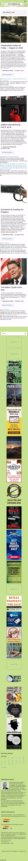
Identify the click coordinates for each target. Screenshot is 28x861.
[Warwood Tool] (14, 694)
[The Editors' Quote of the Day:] (14, 271)
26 (20, 763)
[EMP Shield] (14, 619)
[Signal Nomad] (14, 447)
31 (12, 764)
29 (5, 764)
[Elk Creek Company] (14, 494)
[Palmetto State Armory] (14, 545)
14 (1, 761)
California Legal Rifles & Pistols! (8, 315)
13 (23, 760)
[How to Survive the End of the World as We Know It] (14, 572)
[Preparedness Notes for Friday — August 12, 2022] (14, 29)
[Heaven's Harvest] (14, 471)
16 (9, 761)
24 (12, 763)
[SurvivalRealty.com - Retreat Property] (14, 603)
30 (9, 764)
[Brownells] (14, 421)
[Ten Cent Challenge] (14, 741)
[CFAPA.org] (14, 725)
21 (1, 763)
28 (1, 764)
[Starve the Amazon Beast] (14, 635)
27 (23, 763)
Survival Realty (4, 243)
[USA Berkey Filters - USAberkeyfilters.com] (14, 650)
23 (9, 763)
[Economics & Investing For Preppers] (14, 193)
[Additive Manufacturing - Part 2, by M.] (14, 108)
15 (5, 761)
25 (16, 763)
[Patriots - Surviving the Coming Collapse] (14, 395)
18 (16, 761)
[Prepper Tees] (14, 710)
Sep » (5, 767)
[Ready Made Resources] (14, 372)
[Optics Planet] (14, 678)
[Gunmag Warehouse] (14, 517)
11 (16, 760)
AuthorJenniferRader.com (7, 86)
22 (5, 763)
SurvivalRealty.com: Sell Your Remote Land (11, 248)
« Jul (2, 767)
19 (20, 761)
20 (23, 761)
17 (12, 761)
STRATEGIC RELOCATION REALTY (9, 156)
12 (20, 760)
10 (12, 760)
